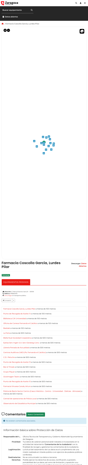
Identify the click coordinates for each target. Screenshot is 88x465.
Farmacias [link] (5, 275)
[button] (76, 3)
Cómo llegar (8, 295)
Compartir (7, 300)
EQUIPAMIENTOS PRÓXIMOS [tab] (15, 282)
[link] (19, 309)
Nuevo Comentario (36, 414)
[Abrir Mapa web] (85, 3)
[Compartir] (13, 300)
